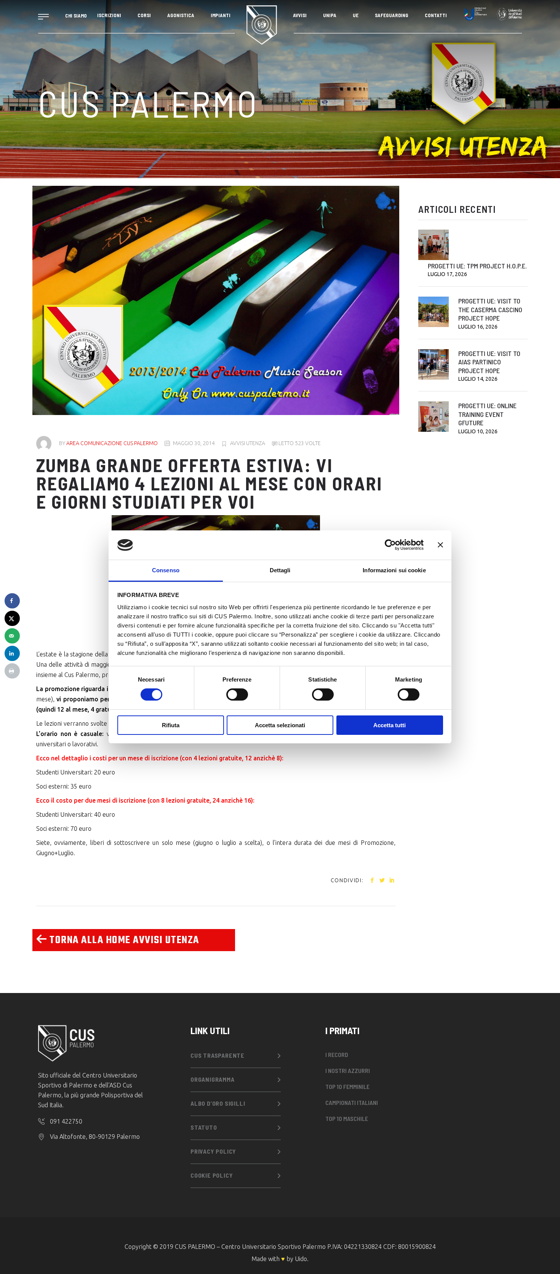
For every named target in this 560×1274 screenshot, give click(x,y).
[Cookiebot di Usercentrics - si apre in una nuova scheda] (390, 545)
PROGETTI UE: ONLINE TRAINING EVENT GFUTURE (487, 414)
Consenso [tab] (165, 570)
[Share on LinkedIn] (12, 653)
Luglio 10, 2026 (478, 431)
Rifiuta (170, 725)
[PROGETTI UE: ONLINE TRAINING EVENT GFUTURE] (433, 416)
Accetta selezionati (280, 725)
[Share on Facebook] (12, 600)
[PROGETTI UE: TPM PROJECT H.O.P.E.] (433, 245)
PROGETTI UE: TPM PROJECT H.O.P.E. (477, 266)
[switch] (237, 694)
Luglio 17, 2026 (447, 274)
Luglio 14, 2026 (478, 379)
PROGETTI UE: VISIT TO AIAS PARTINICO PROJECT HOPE (489, 362)
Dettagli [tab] (280, 570)
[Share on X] (12, 618)
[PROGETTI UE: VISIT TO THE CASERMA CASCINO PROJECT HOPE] (433, 312)
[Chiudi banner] (440, 545)
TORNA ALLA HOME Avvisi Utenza (123, 940)
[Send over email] (12, 635)
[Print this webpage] (12, 671)
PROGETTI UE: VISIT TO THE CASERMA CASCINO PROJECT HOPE (490, 309)
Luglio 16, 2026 (478, 327)
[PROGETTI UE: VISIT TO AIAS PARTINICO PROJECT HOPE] (433, 364)
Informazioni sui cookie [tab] (394, 570)
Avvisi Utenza (247, 443)
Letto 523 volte (299, 443)
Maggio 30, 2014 (194, 443)
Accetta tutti (389, 725)
